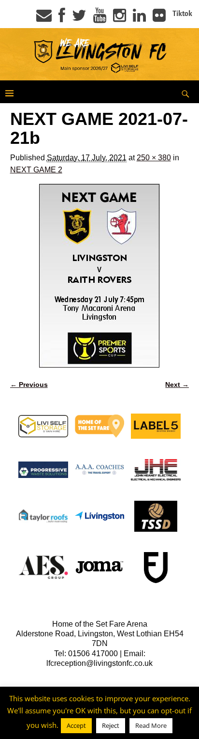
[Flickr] (159, 18)
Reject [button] (110, 725)
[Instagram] (119, 18)
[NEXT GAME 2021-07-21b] (99, 276)
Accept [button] (76, 725)
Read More (151, 725)
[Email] (44, 18)
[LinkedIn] (139, 18)
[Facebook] (61, 18)
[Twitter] (79, 18)
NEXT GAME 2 (36, 170)
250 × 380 (154, 158)
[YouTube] (99, 18)
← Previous (29, 384)
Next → (177, 384)
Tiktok (182, 13)
